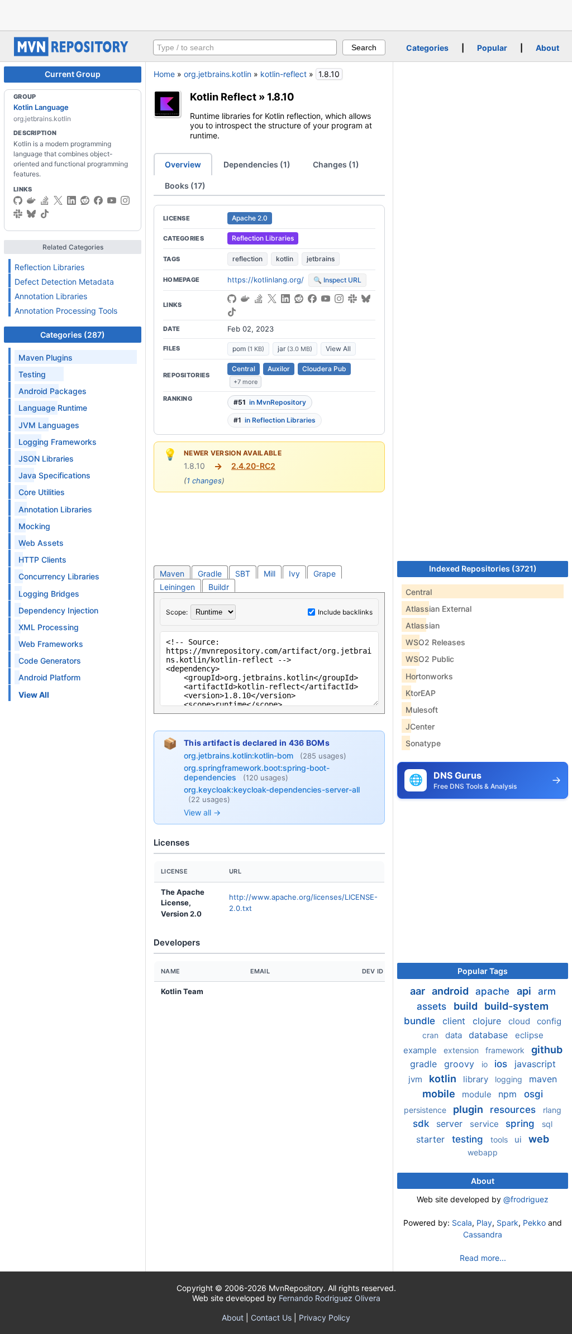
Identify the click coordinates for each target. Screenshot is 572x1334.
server (450, 1123)
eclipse (529, 1035)
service (485, 1124)
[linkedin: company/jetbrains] (71, 200)
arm (547, 991)
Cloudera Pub (324, 368)
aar (418, 991)
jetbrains (321, 259)
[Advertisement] (286, 14)
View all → (202, 812)
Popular (492, 47)
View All (338, 348)
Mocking (34, 526)
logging (510, 1079)
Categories (427, 47)
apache (493, 991)
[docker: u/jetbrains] (31, 200)
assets (433, 1006)
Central (243, 368)
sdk (422, 1123)
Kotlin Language (41, 107)
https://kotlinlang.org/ (265, 279)
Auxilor (279, 368)
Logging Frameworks (57, 442)
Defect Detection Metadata (64, 281)
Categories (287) (72, 334)
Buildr (218, 587)
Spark (507, 1222)
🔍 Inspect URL (337, 280)
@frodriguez (526, 1199)
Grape (324, 573)
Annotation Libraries (51, 296)
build (467, 1006)
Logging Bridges (48, 593)
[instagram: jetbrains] (125, 200)
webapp (483, 1152)
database (490, 1034)
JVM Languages (48, 425)
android (451, 991)
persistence (426, 1110)
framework (506, 1050)
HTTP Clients (42, 559)
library (476, 1079)
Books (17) (185, 185)
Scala (462, 1222)
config (549, 1021)
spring (521, 1123)
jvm (416, 1079)
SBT (242, 573)
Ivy (294, 573)
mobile (439, 1094)
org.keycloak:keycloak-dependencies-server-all (272, 789)
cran (431, 1035)
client (455, 1020)
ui (519, 1139)
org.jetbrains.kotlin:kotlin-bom (239, 755)
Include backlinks (345, 612)
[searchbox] (245, 47)
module (478, 1094)
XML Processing (48, 627)
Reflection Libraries (49, 267)
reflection (247, 259)
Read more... (483, 1258)
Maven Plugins (45, 357)
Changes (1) (336, 164)
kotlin (284, 259)
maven (543, 1079)
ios (502, 1063)
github (547, 1049)
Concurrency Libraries (58, 576)
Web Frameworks (50, 644)
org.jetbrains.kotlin (217, 74)
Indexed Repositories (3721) (483, 568)
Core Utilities (41, 492)
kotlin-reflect (283, 74)
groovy (460, 1063)
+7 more (245, 382)
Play (484, 1222)
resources (514, 1109)
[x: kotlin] (58, 200)
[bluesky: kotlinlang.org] (31, 213)
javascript (535, 1063)
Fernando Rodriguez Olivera (329, 1298)
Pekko (534, 1222)
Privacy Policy (324, 1317)
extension (462, 1050)
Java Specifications (54, 475)
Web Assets (41, 543)
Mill (269, 573)
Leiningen (177, 587)
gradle (425, 1063)
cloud (520, 1021)
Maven (172, 573)
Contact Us (271, 1317)
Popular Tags (482, 971)
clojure (488, 1020)
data (454, 1035)
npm (508, 1094)
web (538, 1139)
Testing (32, 374)
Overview (183, 164)
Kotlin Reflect (223, 96)
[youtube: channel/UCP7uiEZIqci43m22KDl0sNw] (111, 200)
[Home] (72, 53)
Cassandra (482, 1234)
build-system (516, 1006)
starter (431, 1139)
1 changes (204, 480)
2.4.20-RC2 (253, 466)
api (525, 991)
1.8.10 (280, 96)
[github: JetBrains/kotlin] (17, 200)
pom (248, 348)
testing (469, 1139)
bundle (421, 1020)
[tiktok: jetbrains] (44, 213)
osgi (533, 1094)
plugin (469, 1109)
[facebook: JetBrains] (98, 200)
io (486, 1064)
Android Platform (49, 677)
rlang (552, 1110)
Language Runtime (52, 407)
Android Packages (52, 391)
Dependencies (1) (256, 164)
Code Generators (49, 660)
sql (547, 1124)
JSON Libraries (46, 458)
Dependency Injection (58, 610)
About (547, 47)
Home (164, 74)
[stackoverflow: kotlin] (44, 200)
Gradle (210, 573)
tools (500, 1139)
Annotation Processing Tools (66, 310)
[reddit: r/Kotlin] (84, 200)
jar (295, 348)
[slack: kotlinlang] (17, 213)
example (421, 1050)
